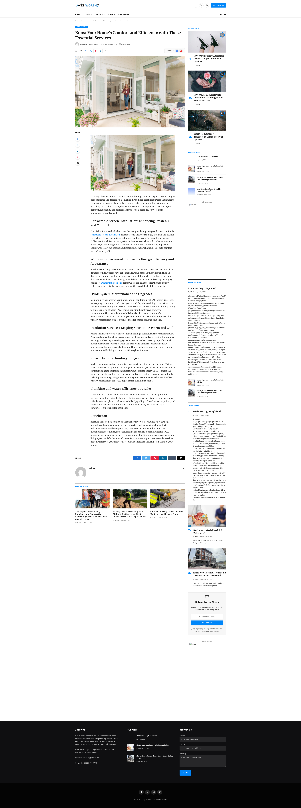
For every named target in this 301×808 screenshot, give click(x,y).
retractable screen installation (105, 235)
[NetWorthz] (88, 5)
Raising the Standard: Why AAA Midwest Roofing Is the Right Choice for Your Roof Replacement (129, 514)
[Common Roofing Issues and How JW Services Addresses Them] (167, 498)
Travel (87, 14)
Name (182, 736)
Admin (84, 44)
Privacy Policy (205, 631)
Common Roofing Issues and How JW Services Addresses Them (166, 512)
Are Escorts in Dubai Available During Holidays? (209, 190)
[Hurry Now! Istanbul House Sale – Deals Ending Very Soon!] (191, 179)
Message (184, 753)
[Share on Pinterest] (95, 51)
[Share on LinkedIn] (100, 51)
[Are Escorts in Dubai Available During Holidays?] (191, 191)
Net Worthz (162, 800)
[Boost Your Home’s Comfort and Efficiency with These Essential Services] (130, 91)
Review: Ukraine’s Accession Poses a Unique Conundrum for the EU (209, 58)
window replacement (111, 283)
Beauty (99, 14)
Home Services (81, 27)
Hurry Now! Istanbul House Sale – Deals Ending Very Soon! (210, 179)
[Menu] (225, 14)
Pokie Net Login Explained (207, 157)
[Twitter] (77, 145)
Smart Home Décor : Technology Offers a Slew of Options (208, 136)
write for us (218, 5)
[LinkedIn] (77, 151)
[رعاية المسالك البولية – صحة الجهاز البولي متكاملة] (191, 168)
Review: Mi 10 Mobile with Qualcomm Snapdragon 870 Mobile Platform (208, 97)
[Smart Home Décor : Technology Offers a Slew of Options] (207, 120)
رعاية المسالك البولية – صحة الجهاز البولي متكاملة (210, 167)
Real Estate (123, 14)
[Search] (221, 14)
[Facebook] (77, 139)
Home (78, 14)
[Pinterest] (77, 157)
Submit (185, 773)
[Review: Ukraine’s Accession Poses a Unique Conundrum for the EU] (207, 41)
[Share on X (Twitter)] (91, 51)
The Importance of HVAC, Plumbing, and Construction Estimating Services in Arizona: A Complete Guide (91, 515)
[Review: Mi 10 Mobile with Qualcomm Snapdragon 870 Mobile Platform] (207, 81)
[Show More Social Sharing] (105, 51)
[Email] (77, 163)
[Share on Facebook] (86, 51)
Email (182, 745)
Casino (111, 14)
